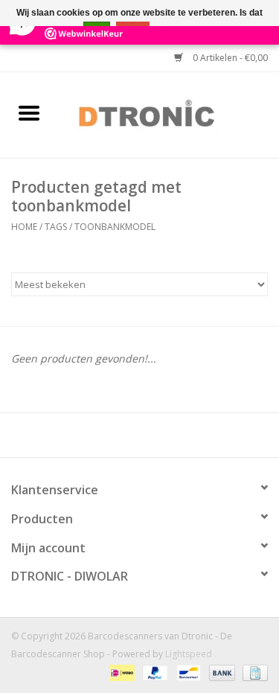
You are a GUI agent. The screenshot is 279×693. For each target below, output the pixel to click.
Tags (56, 226)
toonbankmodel (114, 226)
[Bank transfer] (220, 672)
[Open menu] (29, 112)
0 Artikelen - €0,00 (229, 57)
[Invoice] (252, 672)
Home (24, 226)
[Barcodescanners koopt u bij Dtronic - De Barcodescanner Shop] (168, 113)
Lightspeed (188, 654)
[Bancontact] (186, 672)
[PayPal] (153, 672)
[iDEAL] (120, 672)
